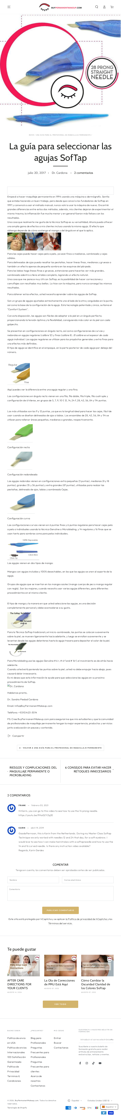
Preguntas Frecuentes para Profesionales (40, 1052)
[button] (96, 7)
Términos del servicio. (60, 923)
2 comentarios (83, 173)
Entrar (57, 1038)
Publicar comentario (60, 910)
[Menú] (9, 7)
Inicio (31, 135)
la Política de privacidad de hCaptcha (87, 919)
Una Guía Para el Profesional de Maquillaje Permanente (63, 135)
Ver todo (60, 1004)
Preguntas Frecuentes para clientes (40, 1066)
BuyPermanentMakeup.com (27, 1100)
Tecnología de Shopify (17, 1108)
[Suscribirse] (112, 1039)
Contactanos (38, 1085)
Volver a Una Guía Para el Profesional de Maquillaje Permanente (62, 748)
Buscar (58, 1042)
